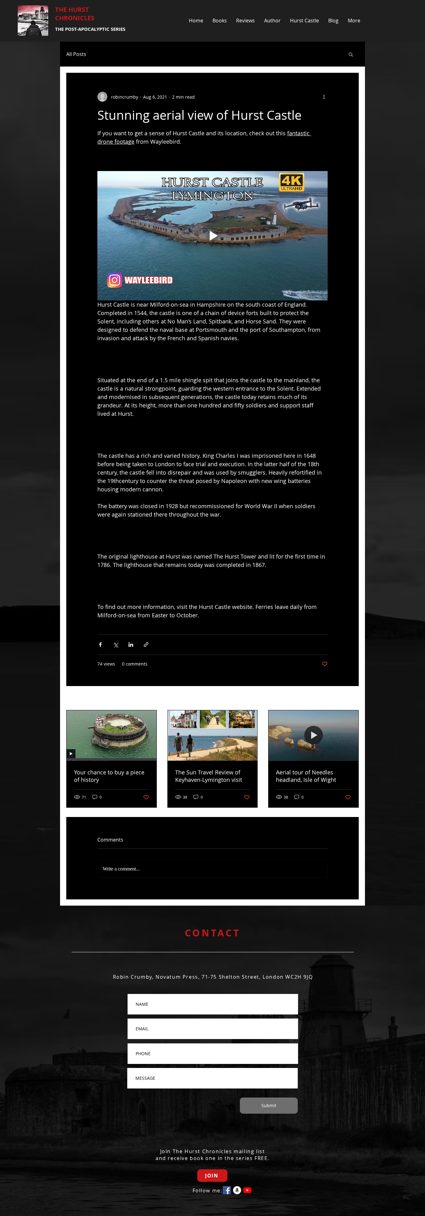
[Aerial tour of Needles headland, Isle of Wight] (313, 735)
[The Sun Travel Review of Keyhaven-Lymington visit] (213, 735)
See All (352, 699)
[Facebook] (227, 1190)
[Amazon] (237, 1190)
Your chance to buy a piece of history (109, 775)
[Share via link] (146, 644)
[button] (351, 54)
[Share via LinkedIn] (131, 644)
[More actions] (324, 96)
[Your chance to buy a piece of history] (111, 735)
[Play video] (212, 235)
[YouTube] (247, 1190)
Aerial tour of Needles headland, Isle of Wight (306, 775)
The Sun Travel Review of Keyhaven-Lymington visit (208, 775)
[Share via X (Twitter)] (116, 644)
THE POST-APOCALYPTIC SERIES (90, 29)
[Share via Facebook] (100, 644)
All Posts (76, 54)
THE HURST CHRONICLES (74, 13)
